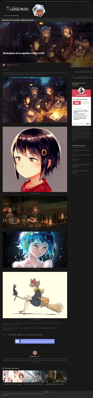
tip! (77, 102)
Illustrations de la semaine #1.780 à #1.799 (33, 384)
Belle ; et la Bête (76, 159)
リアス (35, 334)
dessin (10, 334)
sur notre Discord (78, 1)
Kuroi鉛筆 (19, 334)
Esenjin (9, 65)
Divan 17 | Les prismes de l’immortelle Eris (82, 154)
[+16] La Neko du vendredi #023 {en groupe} (12, 384)
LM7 (23, 334)
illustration (14, 334)
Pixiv (26, 334)
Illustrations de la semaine (11, 20)
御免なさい (40, 334)
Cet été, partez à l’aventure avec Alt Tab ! (81, 150)
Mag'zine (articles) (27, 20)
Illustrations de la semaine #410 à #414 (54, 384)
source (38, 123)
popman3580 (30, 334)
